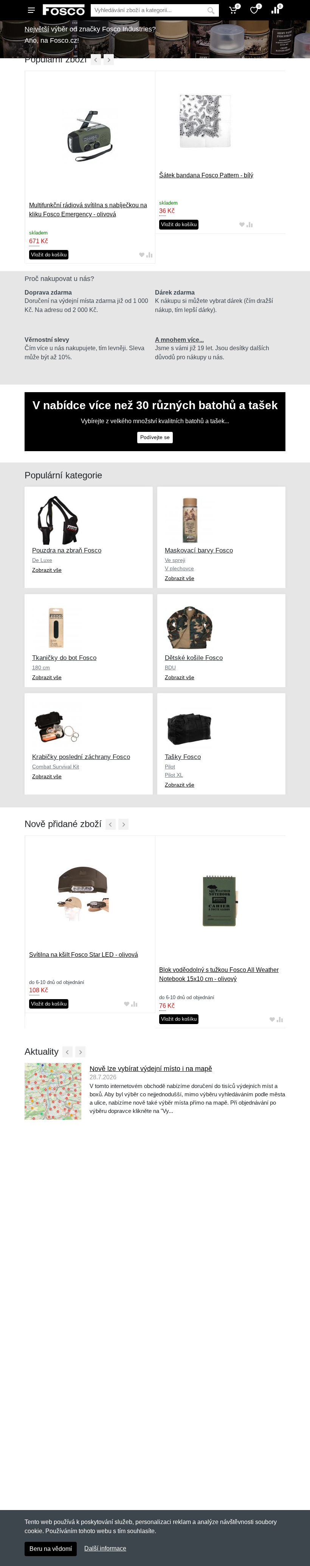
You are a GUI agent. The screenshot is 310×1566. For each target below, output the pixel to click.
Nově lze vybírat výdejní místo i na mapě (151, 1068)
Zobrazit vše (47, 570)
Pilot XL (174, 775)
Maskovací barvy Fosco (199, 550)
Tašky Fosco (183, 756)
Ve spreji (175, 560)
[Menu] (31, 10)
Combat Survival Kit (55, 767)
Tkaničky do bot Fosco (64, 657)
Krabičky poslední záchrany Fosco (81, 756)
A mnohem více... (179, 340)
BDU (170, 667)
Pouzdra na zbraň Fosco (66, 550)
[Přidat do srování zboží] (149, 254)
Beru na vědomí (50, 1549)
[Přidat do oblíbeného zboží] (142, 254)
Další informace (105, 1548)
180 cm (41, 667)
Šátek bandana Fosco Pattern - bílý (206, 175)
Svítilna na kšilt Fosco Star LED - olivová (83, 954)
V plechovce (179, 568)
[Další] (109, 59)
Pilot (170, 767)
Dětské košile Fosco (194, 657)
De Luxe (42, 560)
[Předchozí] (96, 59)
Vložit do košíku (49, 255)
